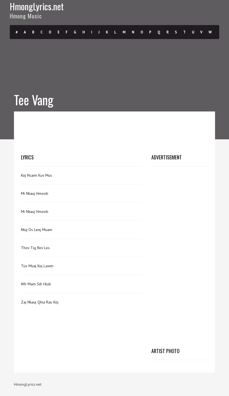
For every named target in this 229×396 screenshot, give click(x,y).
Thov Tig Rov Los (35, 247)
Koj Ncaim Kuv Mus (36, 175)
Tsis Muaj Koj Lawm (37, 265)
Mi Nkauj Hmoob (34, 193)
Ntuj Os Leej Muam (36, 229)
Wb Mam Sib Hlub (36, 283)
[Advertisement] (122, 131)
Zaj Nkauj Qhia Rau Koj (39, 302)
